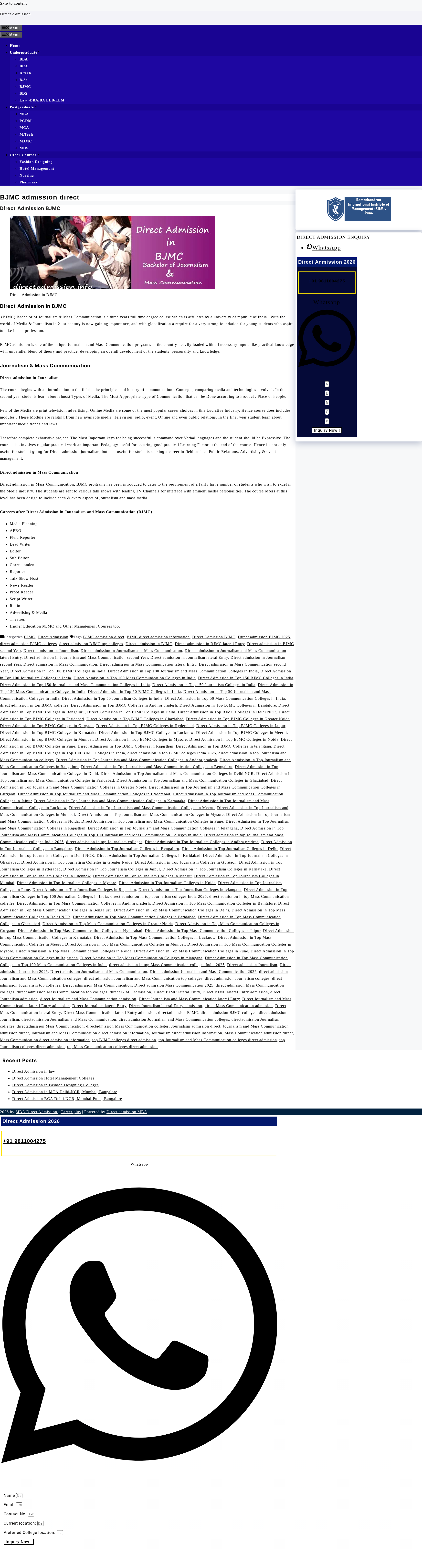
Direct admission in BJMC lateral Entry (210, 644)
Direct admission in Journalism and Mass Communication (131, 651)
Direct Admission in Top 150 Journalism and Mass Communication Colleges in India (75, 685)
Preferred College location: (30, 1532)
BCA (24, 66)
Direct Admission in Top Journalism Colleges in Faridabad (148, 855)
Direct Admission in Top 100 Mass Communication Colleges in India (135, 678)
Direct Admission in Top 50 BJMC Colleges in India (134, 692)
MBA (24, 114)
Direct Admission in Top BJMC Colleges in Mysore (141, 739)
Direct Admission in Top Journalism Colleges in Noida (167, 883)
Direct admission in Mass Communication (60, 664)
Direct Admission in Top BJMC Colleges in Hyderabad (145, 726)
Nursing (27, 175)
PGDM (26, 121)
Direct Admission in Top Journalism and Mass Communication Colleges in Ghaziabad (192, 780)
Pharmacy (29, 182)
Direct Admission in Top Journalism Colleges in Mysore (66, 883)
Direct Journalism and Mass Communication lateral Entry (189, 999)
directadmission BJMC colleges (228, 1012)
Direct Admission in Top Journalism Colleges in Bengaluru (127, 849)
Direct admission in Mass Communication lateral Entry (148, 664)
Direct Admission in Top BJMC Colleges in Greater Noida (238, 719)
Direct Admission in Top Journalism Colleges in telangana (190, 890)
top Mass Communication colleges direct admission (112, 1047)
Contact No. (16, 1514)
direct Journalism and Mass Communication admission (88, 999)
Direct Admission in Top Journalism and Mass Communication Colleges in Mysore (150, 814)
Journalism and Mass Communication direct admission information (90, 1033)
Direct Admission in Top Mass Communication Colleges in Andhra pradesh (83, 903)
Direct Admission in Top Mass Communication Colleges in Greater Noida (107, 924)
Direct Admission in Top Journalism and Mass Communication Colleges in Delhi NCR (177, 773)
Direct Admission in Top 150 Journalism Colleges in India (203, 685)
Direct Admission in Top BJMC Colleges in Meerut (241, 732)
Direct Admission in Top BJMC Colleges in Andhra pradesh (124, 705)
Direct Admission (15, 14)
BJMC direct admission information (158, 637)
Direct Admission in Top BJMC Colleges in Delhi (131, 712)
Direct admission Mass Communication (97, 985)
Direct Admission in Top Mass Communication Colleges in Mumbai (125, 944)
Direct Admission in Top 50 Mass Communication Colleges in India (225, 698)
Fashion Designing (36, 162)
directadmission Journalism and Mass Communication (68, 1019)
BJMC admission (15, 344)
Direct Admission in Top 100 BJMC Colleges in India (58, 671)
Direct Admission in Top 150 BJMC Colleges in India (245, 678)
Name (10, 1495)
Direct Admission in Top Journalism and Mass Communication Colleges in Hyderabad (94, 794)
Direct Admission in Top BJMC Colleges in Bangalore (227, 705)
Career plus (71, 1112)
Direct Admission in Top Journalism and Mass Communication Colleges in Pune (152, 821)
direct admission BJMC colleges (28, 644)
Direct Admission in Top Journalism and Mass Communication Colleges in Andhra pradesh (136, 760)
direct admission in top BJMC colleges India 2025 (171, 753)
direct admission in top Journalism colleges (104, 842)
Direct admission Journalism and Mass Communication (98, 971)
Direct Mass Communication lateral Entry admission (109, 1012)
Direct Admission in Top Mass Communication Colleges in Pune (191, 951)
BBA (24, 59)
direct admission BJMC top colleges (91, 644)
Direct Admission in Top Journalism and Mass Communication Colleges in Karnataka (109, 801)
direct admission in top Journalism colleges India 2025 (158, 896)
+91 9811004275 (327, 280)
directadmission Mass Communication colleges (127, 1026)
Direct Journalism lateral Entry (99, 1006)
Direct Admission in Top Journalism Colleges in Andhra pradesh (202, 842)
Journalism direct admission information (186, 1033)
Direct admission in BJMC (149, 644)
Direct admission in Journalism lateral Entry (189, 657)
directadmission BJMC (178, 1012)
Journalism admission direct (195, 1026)
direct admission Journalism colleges (237, 978)
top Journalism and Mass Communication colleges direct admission (217, 1040)
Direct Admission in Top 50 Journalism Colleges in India (112, 698)
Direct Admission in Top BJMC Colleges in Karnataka (48, 732)
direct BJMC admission (130, 992)
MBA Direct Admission (37, 1112)
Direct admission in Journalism (50, 651)
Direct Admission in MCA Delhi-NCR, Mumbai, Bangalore (64, 1092)
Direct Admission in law (33, 1071)
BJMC (25, 87)
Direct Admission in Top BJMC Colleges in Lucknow (146, 732)
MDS (24, 148)
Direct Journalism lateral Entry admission (165, 1006)
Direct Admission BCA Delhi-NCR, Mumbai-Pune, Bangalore (67, 1099)
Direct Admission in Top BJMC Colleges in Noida (233, 739)
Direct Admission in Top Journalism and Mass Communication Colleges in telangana (163, 828)
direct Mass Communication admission (239, 1006)
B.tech (25, 73)
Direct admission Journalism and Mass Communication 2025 (203, 971)
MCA (24, 128)
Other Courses (23, 155)
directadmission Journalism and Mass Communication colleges (174, 1019)
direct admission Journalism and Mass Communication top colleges (143, 978)
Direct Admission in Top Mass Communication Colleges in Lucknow (154, 937)
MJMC (26, 141)
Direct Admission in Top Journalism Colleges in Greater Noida (77, 862)
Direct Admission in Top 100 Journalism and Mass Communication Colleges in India (183, 671)
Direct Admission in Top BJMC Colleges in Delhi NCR (227, 712)
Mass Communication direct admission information (45, 1040)
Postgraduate (22, 107)
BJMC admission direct (103, 637)
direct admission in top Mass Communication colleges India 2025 (167, 965)
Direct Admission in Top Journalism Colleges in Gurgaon (186, 862)
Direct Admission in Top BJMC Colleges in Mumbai (46, 739)
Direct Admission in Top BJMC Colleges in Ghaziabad (135, 719)
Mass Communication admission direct (259, 1033)
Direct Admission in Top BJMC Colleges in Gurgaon (47, 726)
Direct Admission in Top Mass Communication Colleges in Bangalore (214, 903)
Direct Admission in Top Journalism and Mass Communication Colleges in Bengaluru (156, 767)
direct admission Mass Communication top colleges (62, 992)
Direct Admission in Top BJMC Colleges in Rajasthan (125, 746)
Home (15, 46)
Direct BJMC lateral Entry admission (235, 992)
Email (10, 1504)
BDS (23, 93)
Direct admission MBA (126, 1112)
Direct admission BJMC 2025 (264, 637)
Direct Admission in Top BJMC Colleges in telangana (223, 746)
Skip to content (13, 3)
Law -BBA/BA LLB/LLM (42, 100)
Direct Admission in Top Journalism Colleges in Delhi (230, 849)
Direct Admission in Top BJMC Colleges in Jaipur (240, 726)
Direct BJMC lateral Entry (177, 992)
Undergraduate (23, 52)
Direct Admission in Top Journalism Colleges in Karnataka (214, 869)
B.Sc (24, 80)
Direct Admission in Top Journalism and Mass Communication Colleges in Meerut (142, 808)
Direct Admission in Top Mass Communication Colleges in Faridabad (134, 917)
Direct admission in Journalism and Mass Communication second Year (86, 657)
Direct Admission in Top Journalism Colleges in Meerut (142, 876)
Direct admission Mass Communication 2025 (173, 985)
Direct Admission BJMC (30, 208)
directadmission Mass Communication (50, 1026)
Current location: (20, 1523)
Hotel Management (37, 168)
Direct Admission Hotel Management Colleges (53, 1078)
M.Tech (26, 134)
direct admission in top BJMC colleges (34, 705)
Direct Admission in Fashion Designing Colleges (55, 1085)
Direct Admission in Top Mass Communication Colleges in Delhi (171, 910)
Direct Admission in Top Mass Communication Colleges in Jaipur (203, 931)
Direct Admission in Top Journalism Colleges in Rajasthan (84, 890)
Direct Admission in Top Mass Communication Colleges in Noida (74, 951)
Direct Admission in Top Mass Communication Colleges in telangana (141, 958)
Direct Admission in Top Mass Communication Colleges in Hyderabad (80, 931)
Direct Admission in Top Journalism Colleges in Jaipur (111, 869)
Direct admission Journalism (252, 965)
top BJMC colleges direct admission (124, 1040)
